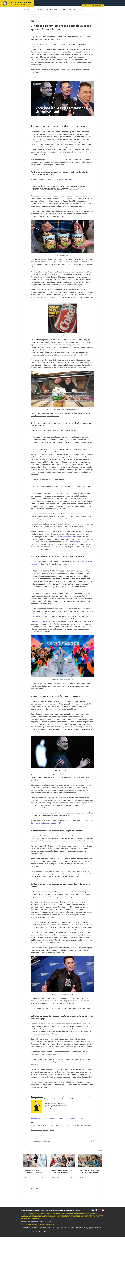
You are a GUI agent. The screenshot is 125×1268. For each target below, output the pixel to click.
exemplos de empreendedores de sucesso (81, 1125)
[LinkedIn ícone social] (92, 1210)
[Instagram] (99, 1210)
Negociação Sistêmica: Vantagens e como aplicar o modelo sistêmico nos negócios (34, 1171)
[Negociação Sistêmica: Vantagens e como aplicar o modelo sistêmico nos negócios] (35, 1160)
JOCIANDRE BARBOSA (19, 2)
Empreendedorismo (52, 9)
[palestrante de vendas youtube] (103, 1210)
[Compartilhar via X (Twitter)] (36, 1136)
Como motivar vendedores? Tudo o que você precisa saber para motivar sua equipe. (62, 1171)
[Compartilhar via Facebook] (32, 1136)
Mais (81, 9)
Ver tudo (100, 1150)
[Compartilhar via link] (44, 1136)
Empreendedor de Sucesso (39, 1125)
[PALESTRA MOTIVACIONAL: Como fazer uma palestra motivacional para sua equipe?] (90, 1160)
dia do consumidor (38, 9)
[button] (100, 9)
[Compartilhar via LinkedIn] (40, 1136)
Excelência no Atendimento (68, 9)
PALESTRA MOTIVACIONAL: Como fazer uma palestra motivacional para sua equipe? (90, 1171)
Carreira (52, 1130)
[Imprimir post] (48, 1136)
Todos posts (26, 9)
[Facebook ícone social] (96, 1210)
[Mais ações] (93, 21)
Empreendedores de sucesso (58, 1125)
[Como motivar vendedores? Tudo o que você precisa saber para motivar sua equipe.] (62, 1160)
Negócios (45, 1130)
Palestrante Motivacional (21, 4)
